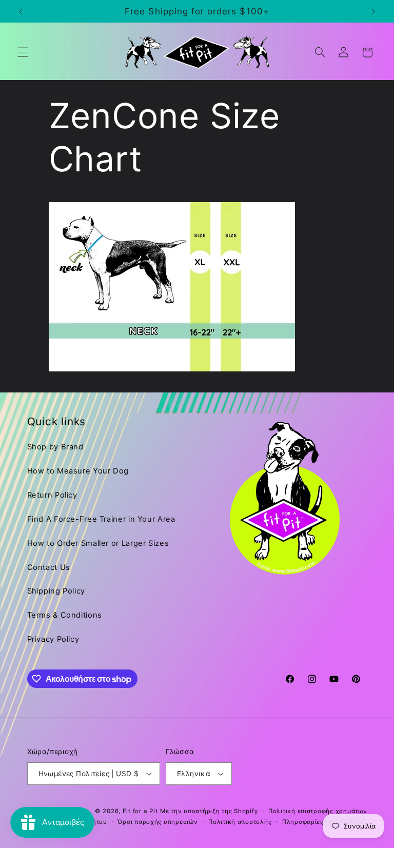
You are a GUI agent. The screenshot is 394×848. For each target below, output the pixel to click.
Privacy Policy (53, 639)
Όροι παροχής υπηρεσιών (157, 821)
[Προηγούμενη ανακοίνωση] (20, 11)
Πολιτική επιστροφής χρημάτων (317, 811)
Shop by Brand (55, 446)
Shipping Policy (56, 591)
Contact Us (48, 567)
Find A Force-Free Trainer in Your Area (101, 519)
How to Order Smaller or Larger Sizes (98, 543)
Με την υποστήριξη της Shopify (209, 811)
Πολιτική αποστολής (239, 821)
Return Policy (52, 495)
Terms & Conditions (64, 615)
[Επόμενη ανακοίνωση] (373, 11)
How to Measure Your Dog (78, 471)
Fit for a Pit (140, 811)
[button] (22, 52)
